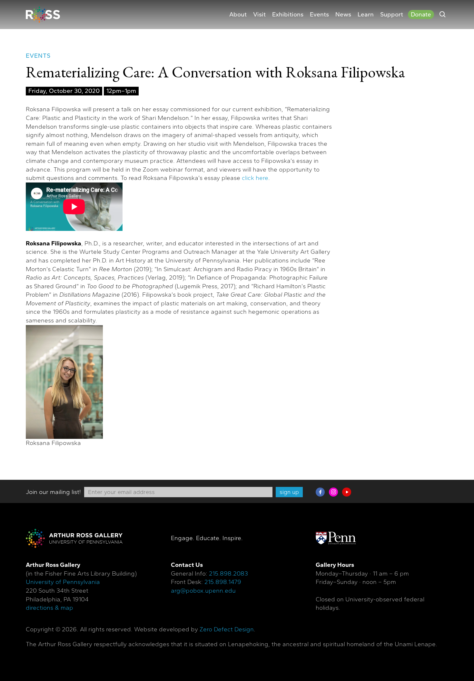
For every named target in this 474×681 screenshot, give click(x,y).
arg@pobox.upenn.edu (203, 590)
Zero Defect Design (227, 629)
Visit (259, 14)
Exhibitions (287, 14)
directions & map (49, 607)
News (343, 14)
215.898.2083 (228, 573)
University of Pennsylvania (63, 582)
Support (391, 14)
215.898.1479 (222, 582)
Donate (421, 14)
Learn (366, 14)
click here (255, 178)
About (238, 14)
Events (319, 14)
